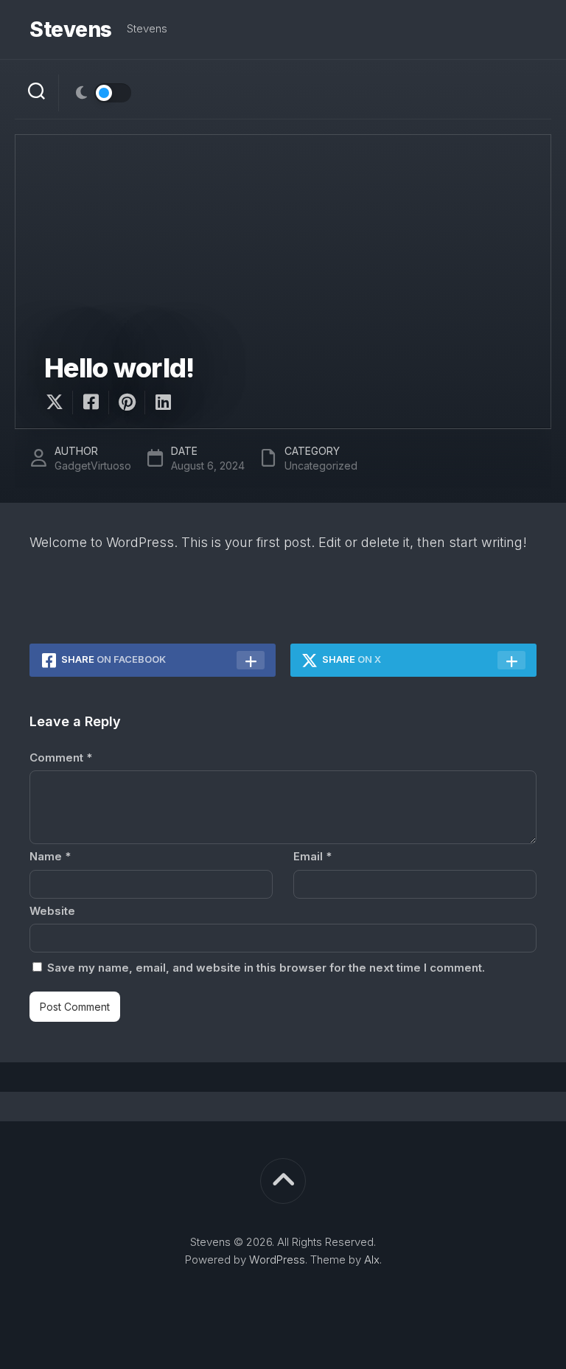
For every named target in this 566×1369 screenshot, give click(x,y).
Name (50, 856)
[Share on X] (58, 402)
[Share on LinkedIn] (162, 402)
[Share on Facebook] (90, 402)
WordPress (277, 1260)
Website (52, 911)
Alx (372, 1260)
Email (312, 856)
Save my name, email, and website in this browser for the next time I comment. (266, 968)
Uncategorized (320, 465)
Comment (60, 757)
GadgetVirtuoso (93, 465)
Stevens (70, 29)
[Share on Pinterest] (126, 402)
